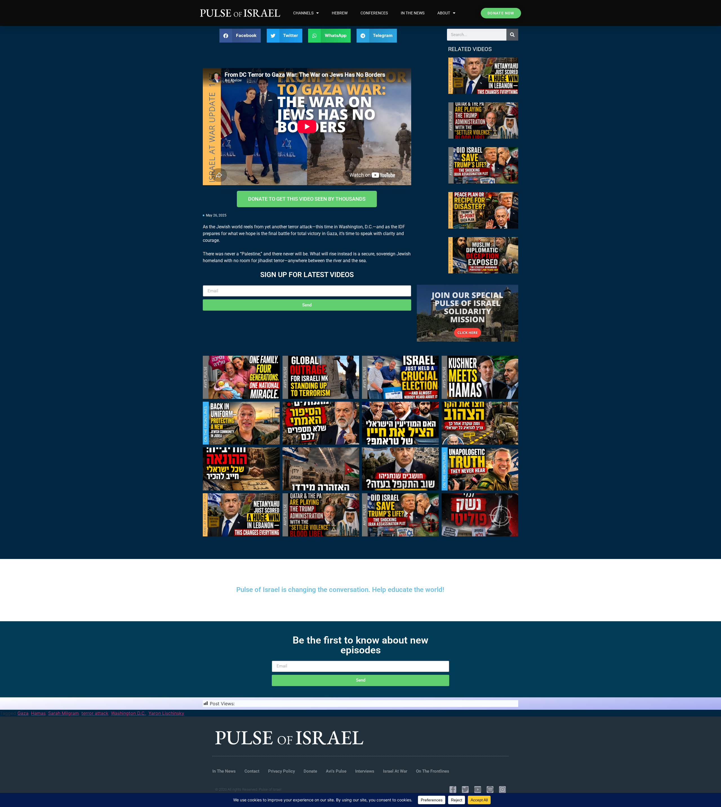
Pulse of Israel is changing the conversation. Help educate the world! (340, 590)
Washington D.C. (128, 713)
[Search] (512, 35)
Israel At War (395, 771)
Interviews (364, 771)
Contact (251, 771)
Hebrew (340, 13)
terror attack (94, 713)
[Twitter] (465, 789)
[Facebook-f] (452, 789)
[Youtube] (477, 789)
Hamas (38, 713)
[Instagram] (502, 789)
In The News (412, 13)
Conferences (374, 13)
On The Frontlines (432, 771)
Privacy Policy (281, 771)
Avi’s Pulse (336, 771)
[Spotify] (490, 789)
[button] (240, 36)
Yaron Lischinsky (166, 713)
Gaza (22, 713)
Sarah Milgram (63, 713)
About (443, 13)
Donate (310, 771)
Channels (303, 13)
